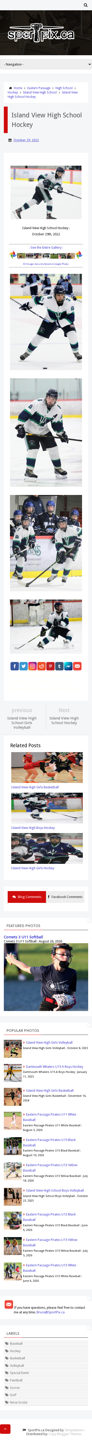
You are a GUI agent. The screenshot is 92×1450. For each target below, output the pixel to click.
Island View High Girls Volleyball (49, 1042)
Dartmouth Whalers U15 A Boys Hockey (54, 1067)
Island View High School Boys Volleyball (55, 1190)
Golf (13, 1395)
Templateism (73, 1430)
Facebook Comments (67, 897)
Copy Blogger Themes (65, 1434)
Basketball (17, 1358)
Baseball (16, 1343)
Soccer (15, 1388)
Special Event (19, 1373)
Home (18, 88)
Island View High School (40, 92)
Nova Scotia (18, 1402)
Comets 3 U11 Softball (23, 937)
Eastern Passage (38, 88)
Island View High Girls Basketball (50, 1090)
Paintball (16, 1380)
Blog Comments (29, 897)
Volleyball (17, 1366)
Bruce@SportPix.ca (51, 1312)
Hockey (13, 92)
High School (64, 88)
